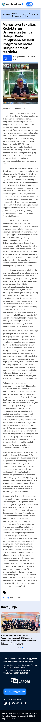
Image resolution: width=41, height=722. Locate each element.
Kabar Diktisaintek (17, 14)
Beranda (6, 14)
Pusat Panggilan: (16, 691)
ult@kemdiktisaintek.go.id (19, 670)
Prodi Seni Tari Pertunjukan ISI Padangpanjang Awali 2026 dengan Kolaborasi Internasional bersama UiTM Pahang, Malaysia (18, 638)
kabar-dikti (27, 14)
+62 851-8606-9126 (20, 673)
